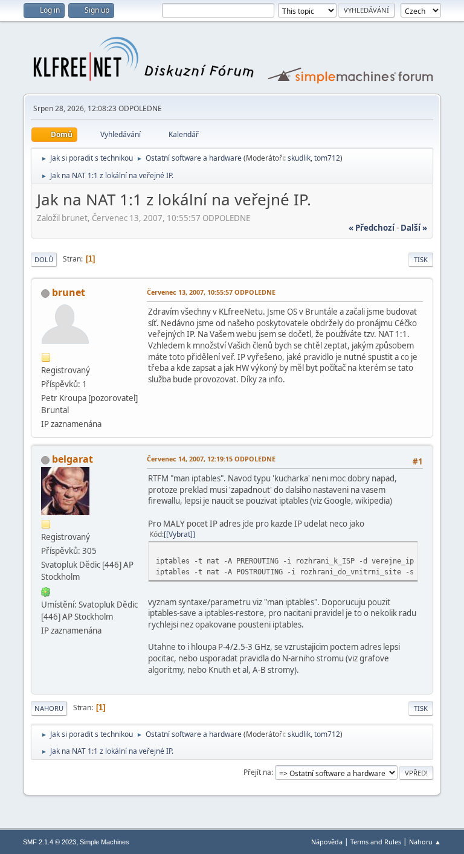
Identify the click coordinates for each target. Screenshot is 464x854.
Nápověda (327, 841)
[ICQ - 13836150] (46, 590)
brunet (68, 292)
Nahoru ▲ (425, 841)
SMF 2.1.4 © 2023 (49, 842)
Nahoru (48, 708)
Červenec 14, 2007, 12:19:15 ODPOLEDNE (211, 458)
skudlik (299, 158)
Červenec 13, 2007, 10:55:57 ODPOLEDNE (211, 292)
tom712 (327, 158)
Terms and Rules (375, 841)
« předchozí (372, 227)
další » (414, 227)
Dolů (43, 259)
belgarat (72, 459)
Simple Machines (104, 842)
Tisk (421, 259)
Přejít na (257, 772)
